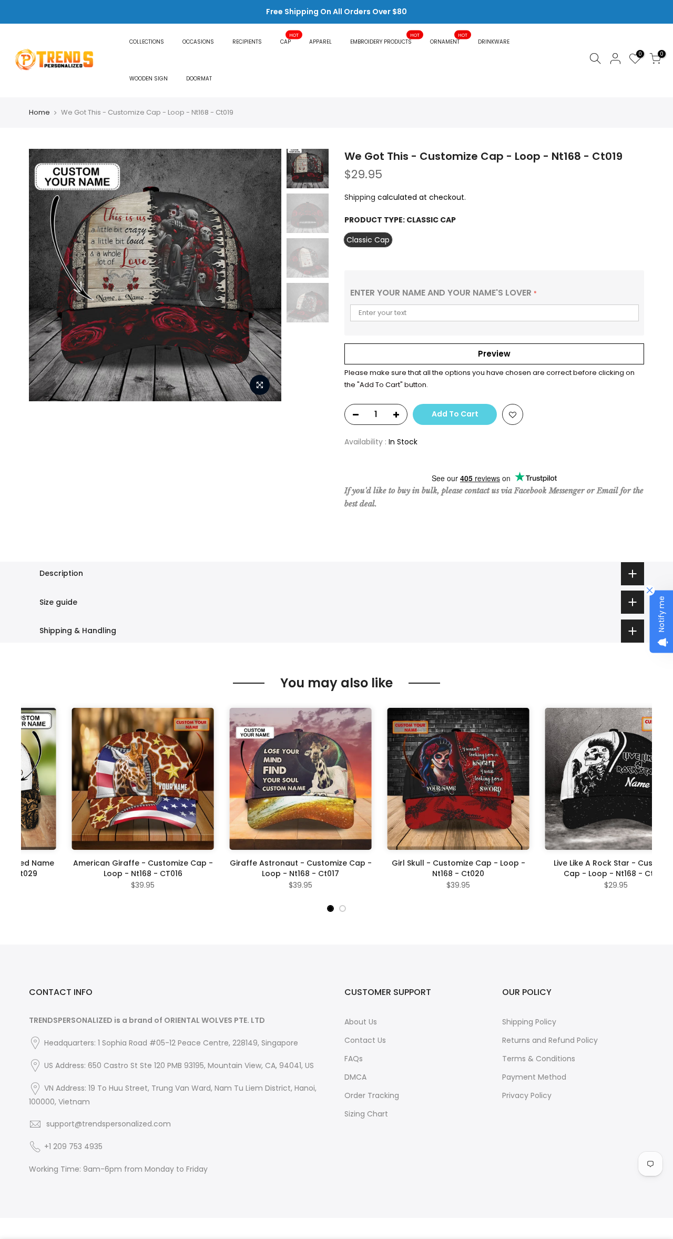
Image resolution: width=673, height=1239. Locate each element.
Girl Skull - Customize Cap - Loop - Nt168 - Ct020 (415, 868)
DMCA (355, 1077)
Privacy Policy (527, 1095)
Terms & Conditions (538, 1058)
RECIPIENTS (247, 42)
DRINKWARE (493, 42)
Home (39, 112)
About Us (360, 1022)
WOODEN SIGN (148, 79)
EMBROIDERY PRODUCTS (385, 39)
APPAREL (320, 42)
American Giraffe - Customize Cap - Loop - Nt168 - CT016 (100, 868)
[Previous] (47, 275)
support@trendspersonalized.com (108, 1124)
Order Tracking (371, 1095)
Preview (494, 353)
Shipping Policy (529, 1022)
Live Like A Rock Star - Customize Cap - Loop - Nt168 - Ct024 (573, 868)
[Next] (263, 275)
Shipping (359, 197)
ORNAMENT (449, 39)
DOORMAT (199, 79)
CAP (289, 39)
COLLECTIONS (146, 42)
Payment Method (534, 1077)
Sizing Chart (366, 1114)
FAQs (353, 1058)
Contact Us (365, 1040)
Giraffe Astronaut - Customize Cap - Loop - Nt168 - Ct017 (258, 868)
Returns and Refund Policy (550, 1040)
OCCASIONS (198, 42)
